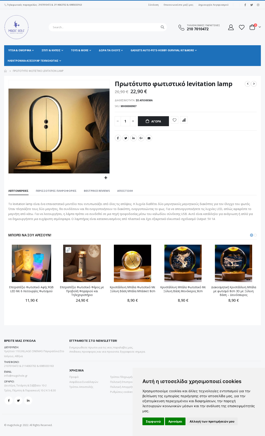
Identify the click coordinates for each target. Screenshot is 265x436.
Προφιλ (74, 377)
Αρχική (5, 70)
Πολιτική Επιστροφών (124, 382)
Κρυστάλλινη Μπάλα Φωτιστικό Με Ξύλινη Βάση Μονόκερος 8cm (183, 289)
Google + (141, 138)
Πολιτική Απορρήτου (123, 387)
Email (149, 138)
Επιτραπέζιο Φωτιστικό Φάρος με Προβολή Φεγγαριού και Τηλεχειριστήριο (82, 291)
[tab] (18, 191)
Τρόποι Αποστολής (81, 387)
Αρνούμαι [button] (175, 421)
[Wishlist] (241, 27)
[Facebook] (245, 4)
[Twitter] (251, 4)
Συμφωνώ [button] (153, 421)
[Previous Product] (248, 84)
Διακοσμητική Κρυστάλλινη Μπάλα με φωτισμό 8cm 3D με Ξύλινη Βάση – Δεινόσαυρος (233, 291)
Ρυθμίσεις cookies (121, 392)
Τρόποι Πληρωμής (121, 377)
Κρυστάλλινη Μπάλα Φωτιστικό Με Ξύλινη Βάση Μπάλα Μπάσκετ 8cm (132, 289)
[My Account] (230, 27)
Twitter (125, 138)
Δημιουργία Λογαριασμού (213, 4)
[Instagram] (258, 4)
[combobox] (108, 27)
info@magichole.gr (16, 375)
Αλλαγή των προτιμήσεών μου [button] (212, 421)
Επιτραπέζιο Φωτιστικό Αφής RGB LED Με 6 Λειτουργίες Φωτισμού (31, 289)
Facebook (118, 138)
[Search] (162, 27)
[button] (106, 178)
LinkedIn (133, 138)
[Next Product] (254, 84)
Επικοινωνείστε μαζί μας (178, 4)
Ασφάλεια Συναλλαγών (83, 382)
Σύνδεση (153, 4)
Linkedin (28, 400)
